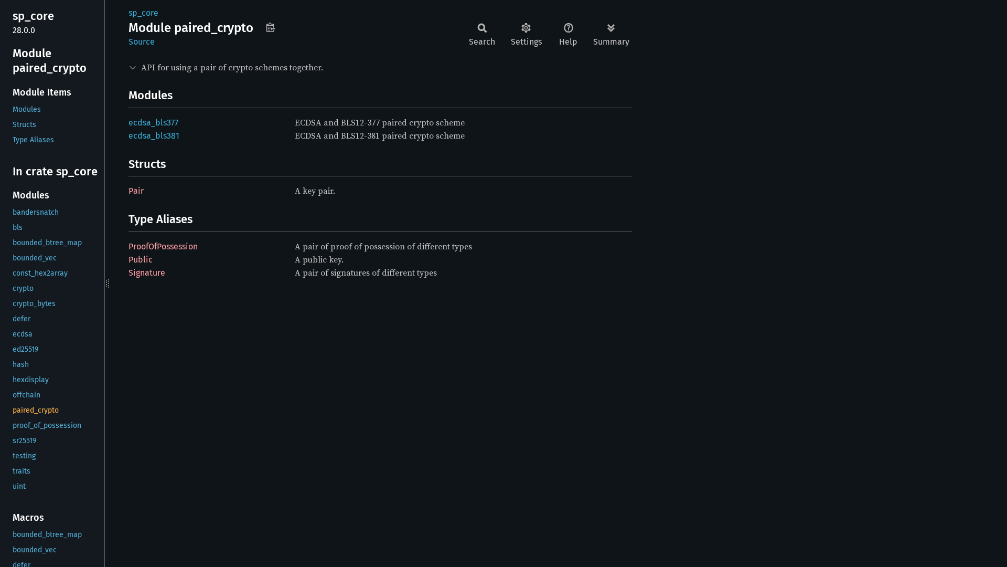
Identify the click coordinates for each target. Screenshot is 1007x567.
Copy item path (270, 27)
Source (141, 42)
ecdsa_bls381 (153, 136)
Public (140, 260)
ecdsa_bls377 (153, 123)
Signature (146, 273)
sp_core (143, 13)
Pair (136, 191)
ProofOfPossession (163, 246)
